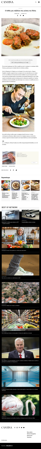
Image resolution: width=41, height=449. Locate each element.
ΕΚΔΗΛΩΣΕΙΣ (20, 8)
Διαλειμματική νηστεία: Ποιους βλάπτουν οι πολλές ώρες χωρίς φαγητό (14, 250)
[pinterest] (20, 15)
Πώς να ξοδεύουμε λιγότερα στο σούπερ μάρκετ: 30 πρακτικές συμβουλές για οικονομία (17, 333)
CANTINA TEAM (16, 13)
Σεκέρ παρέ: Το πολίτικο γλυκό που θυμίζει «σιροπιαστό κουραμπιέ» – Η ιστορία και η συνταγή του (25, 196)
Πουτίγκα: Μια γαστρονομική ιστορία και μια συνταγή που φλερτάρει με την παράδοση (15, 196)
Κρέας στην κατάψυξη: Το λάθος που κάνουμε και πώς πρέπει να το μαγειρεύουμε (22, 155)
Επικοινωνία (29, 435)
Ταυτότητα (29, 437)
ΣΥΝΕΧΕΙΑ (34, 162)
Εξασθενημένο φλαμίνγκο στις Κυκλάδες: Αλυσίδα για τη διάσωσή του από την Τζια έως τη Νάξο (18, 418)
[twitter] (23, 15)
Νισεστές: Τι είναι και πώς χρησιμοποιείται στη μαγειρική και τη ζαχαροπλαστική (6, 195)
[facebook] (17, 15)
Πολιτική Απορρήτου (31, 433)
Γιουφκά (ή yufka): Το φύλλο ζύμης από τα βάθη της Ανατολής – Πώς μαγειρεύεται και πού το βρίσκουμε (34, 197)
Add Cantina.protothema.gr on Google (19, 62)
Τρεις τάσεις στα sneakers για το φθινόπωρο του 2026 (11, 277)
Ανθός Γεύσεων (4, 166)
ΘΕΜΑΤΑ (3, 191)
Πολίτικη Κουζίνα (12, 166)
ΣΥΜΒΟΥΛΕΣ (24, 191)
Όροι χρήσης (30, 432)
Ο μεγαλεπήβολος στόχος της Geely (28, 222)
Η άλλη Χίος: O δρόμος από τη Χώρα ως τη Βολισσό (10, 305)
